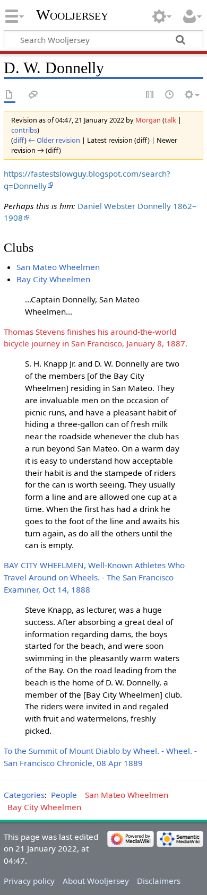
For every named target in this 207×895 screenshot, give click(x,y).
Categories (24, 794)
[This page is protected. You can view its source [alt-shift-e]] (150, 95)
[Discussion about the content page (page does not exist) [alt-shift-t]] (33, 95)
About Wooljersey (96, 880)
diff (18, 140)
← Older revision (54, 140)
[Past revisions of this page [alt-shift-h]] (170, 95)
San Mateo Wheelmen (58, 267)
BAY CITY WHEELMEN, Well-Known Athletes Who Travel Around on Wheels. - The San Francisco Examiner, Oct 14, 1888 (94, 577)
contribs (24, 130)
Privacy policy (29, 880)
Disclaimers (158, 880)
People (64, 794)
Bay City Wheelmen (53, 279)
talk (170, 120)
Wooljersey (72, 14)
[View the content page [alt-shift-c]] (9, 95)
